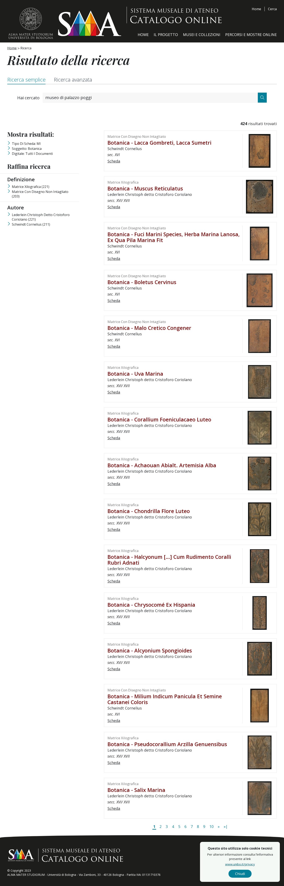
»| (226, 826)
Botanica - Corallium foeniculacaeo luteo (159, 419)
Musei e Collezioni (201, 34)
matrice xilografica (30, 186)
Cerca (272, 9)
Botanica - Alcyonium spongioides (149, 650)
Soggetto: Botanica (27, 148)
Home (256, 9)
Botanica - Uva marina (135, 373)
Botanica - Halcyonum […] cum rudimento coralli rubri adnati (169, 559)
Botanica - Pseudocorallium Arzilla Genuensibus (167, 744)
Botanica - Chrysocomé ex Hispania (151, 604)
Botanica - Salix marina (136, 789)
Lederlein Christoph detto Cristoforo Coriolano (41, 217)
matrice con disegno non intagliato (40, 194)
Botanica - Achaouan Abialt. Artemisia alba (161, 465)
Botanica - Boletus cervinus (141, 282)
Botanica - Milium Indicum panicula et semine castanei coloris (164, 699)
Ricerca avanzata (73, 79)
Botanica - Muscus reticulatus (145, 188)
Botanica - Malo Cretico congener (149, 327)
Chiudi (240, 873)
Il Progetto (166, 34)
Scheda (113, 161)
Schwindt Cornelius (31, 224)
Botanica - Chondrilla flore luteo (148, 510)
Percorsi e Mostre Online (251, 34)
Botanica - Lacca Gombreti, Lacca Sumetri (159, 142)
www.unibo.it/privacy (240, 864)
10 (211, 826)
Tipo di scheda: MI (26, 143)
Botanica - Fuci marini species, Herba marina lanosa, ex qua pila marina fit (173, 237)
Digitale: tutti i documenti (32, 153)
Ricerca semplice (26, 79)
